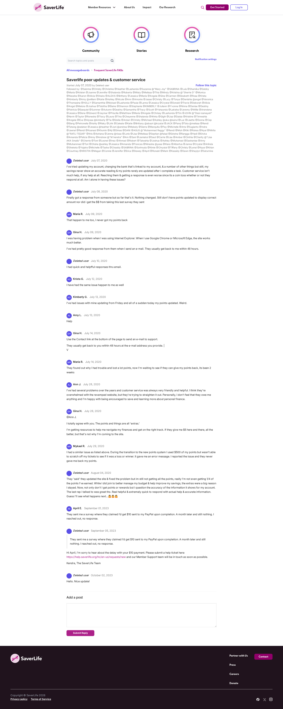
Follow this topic (206, 85)
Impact (147, 7)
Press (232, 665)
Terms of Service (41, 699)
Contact (263, 656)
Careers (234, 674)
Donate (233, 683)
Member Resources (99, 7)
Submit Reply (80, 632)
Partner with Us (238, 655)
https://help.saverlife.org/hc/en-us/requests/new (96, 557)
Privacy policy (19, 699)
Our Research (167, 7)
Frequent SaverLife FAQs (108, 70)
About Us (129, 7)
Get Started (217, 7)
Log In (239, 7)
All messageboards (77, 70)
